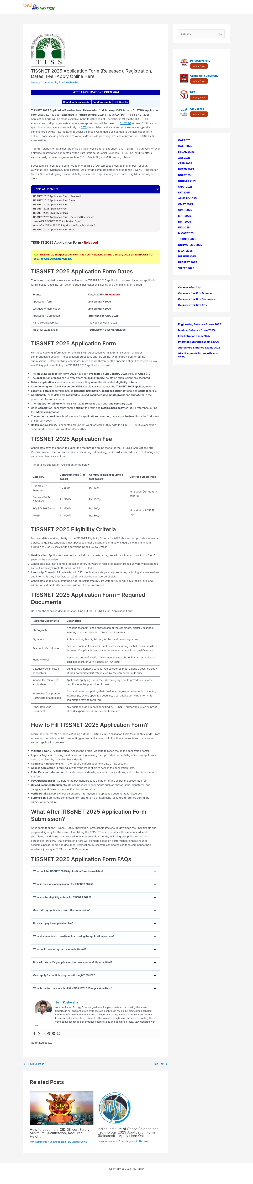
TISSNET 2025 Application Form (50, 204)
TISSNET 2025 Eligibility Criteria (50, 213)
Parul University (102, 102)
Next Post (159, 1064)
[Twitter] (39, 1033)
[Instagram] (58, 1033)
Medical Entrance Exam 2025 (196, 330)
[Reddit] (53, 1033)
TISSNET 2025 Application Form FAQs (54, 229)
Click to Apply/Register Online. (53, 258)
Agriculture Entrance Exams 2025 (199, 347)
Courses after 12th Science (195, 293)
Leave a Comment (42, 82)
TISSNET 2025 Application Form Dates (54, 200)
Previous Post (34, 1064)
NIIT (192, 92)
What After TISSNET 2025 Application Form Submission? (64, 225)
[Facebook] (34, 1033)
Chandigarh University (76, 102)
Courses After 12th (189, 287)
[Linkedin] (44, 1033)
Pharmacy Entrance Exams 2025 (198, 341)
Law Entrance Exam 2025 (194, 335)
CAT (84, 127)
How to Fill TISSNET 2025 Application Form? (57, 221)
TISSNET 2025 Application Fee (50, 208)
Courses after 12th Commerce (196, 299)
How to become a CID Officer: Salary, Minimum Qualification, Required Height (60, 1133)
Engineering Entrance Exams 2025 (199, 324)
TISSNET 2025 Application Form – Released (57, 196)
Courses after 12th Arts (192, 304)
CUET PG (125, 123)
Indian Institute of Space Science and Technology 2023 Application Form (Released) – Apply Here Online (128, 1132)
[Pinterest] (48, 1033)
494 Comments (38, 1141)
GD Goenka (121, 102)
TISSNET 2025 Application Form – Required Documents (63, 217)
